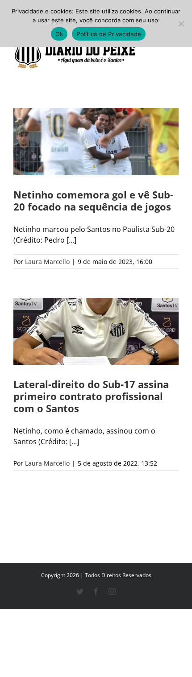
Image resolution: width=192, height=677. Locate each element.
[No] (180, 23)
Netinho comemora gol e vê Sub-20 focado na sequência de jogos (93, 200)
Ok (59, 33)
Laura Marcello (47, 261)
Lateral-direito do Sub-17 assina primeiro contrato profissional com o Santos (91, 396)
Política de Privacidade (108, 33)
